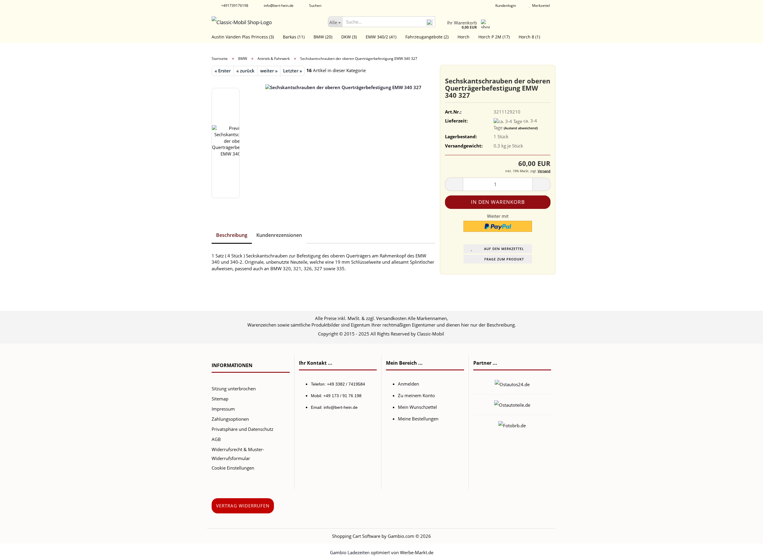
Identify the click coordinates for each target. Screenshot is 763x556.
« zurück (245, 71)
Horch (463, 37)
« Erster (223, 71)
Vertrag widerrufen (242, 506)
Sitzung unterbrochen (234, 389)
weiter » (268, 71)
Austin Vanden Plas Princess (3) (243, 37)
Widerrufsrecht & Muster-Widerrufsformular (238, 453)
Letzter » (292, 71)
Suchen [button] (314, 5)
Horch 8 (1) (529, 37)
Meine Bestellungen (418, 419)
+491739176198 (234, 5)
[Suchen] (429, 22)
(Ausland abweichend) (521, 128)
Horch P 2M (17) (494, 37)
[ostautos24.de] (512, 384)
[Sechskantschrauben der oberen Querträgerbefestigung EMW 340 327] (343, 142)
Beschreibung (231, 235)
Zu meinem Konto (416, 395)
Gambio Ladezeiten (350, 552)
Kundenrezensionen (279, 235)
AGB (216, 439)
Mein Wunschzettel (417, 407)
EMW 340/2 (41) (381, 37)
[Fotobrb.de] (512, 425)
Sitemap (220, 399)
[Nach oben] (747, 547)
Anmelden (408, 384)
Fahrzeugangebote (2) (427, 37)
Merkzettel (540, 5)
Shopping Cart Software (356, 536)
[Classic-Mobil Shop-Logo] (265, 22)
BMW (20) (323, 37)
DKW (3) (349, 37)
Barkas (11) (294, 37)
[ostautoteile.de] (512, 404)
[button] (454, 184)
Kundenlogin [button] (505, 5)
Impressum (223, 409)
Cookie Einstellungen (233, 468)
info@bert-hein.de (278, 5)
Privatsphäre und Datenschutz (242, 429)
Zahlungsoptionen (230, 419)
